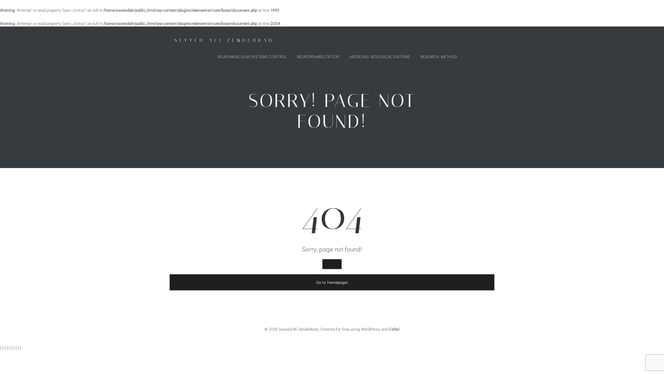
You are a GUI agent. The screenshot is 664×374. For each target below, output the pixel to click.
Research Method (438, 56)
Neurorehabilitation (318, 56)
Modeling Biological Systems (380, 56)
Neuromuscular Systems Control (252, 56)
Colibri (394, 329)
